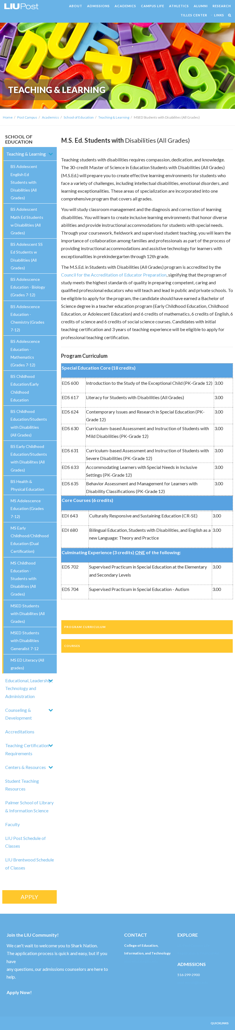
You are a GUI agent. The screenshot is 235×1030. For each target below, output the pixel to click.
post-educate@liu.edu (141, 961)
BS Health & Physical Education (27, 485)
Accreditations (19, 731)
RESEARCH (222, 6)
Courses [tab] (72, 646)
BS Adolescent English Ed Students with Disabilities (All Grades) (24, 182)
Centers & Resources (25, 767)
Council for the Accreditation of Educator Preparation (114, 274)
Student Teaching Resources (22, 784)
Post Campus (27, 117)
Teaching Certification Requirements (27, 749)
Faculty (12, 824)
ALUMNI (201, 6)
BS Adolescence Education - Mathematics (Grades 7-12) (25, 353)
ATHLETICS (179, 6)
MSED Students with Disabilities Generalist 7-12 (25, 640)
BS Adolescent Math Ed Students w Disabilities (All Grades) (27, 221)
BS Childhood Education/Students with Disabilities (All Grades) (29, 423)
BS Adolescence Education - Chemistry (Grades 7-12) (27, 318)
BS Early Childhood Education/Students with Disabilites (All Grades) (29, 458)
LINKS (219, 15)
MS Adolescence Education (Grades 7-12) (27, 508)
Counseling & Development (18, 713)
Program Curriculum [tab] (85, 627)
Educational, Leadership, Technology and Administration (28, 688)
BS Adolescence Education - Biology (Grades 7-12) (28, 287)
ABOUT (75, 6)
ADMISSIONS (98, 6)
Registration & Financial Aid (198, 953)
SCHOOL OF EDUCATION (18, 139)
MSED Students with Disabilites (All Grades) (28, 613)
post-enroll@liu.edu (192, 982)
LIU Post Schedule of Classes (25, 842)
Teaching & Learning (113, 117)
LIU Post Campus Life (193, 945)
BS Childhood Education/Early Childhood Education (25, 388)
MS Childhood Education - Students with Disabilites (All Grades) (23, 579)
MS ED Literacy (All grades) (27, 664)
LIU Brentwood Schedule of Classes (29, 863)
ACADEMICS (125, 6)
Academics (50, 117)
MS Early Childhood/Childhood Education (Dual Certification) (30, 539)
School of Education (79, 117)
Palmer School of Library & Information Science (29, 806)
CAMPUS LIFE (152, 6)
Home (8, 117)
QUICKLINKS (220, 1023)
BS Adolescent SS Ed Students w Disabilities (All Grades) (27, 256)
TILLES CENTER (194, 15)
